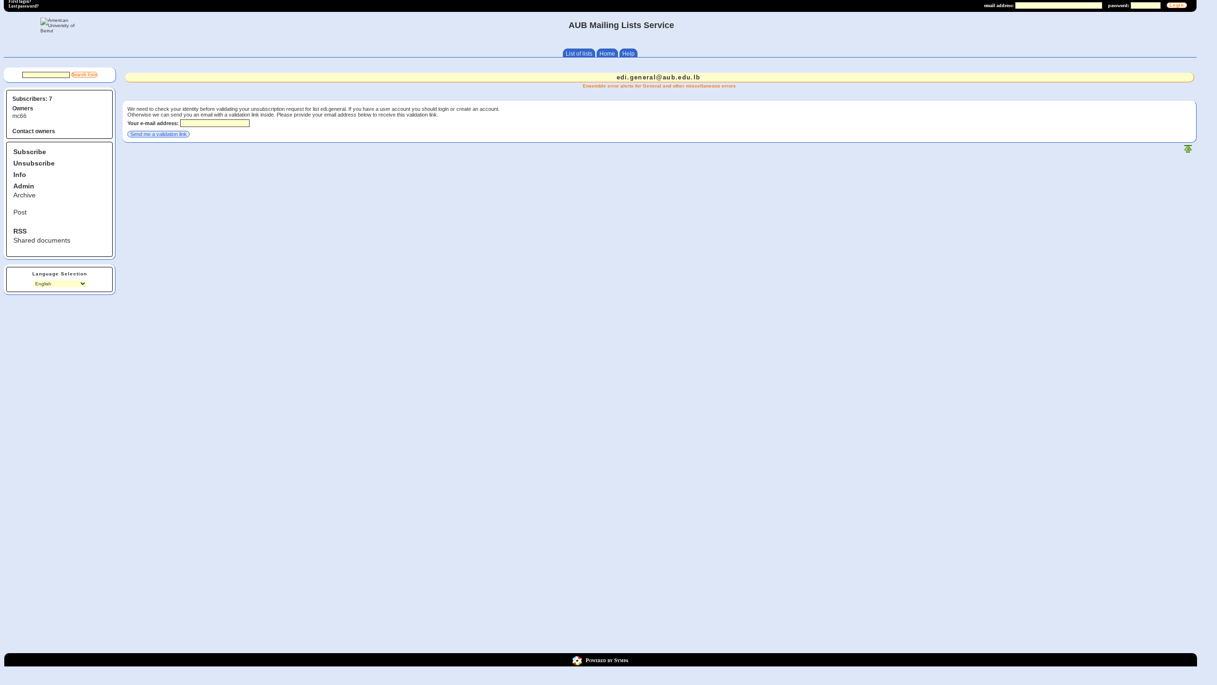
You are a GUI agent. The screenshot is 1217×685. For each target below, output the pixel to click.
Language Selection (59, 273)
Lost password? (24, 6)
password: (1118, 5)
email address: (999, 5)
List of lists (579, 53)
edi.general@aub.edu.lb (659, 77)
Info (19, 174)
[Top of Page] (1188, 151)
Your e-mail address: (153, 123)
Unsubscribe (34, 163)
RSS (20, 231)
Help (628, 53)
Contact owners (33, 131)
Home (607, 53)
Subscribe (29, 152)
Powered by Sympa (607, 660)
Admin (23, 186)
